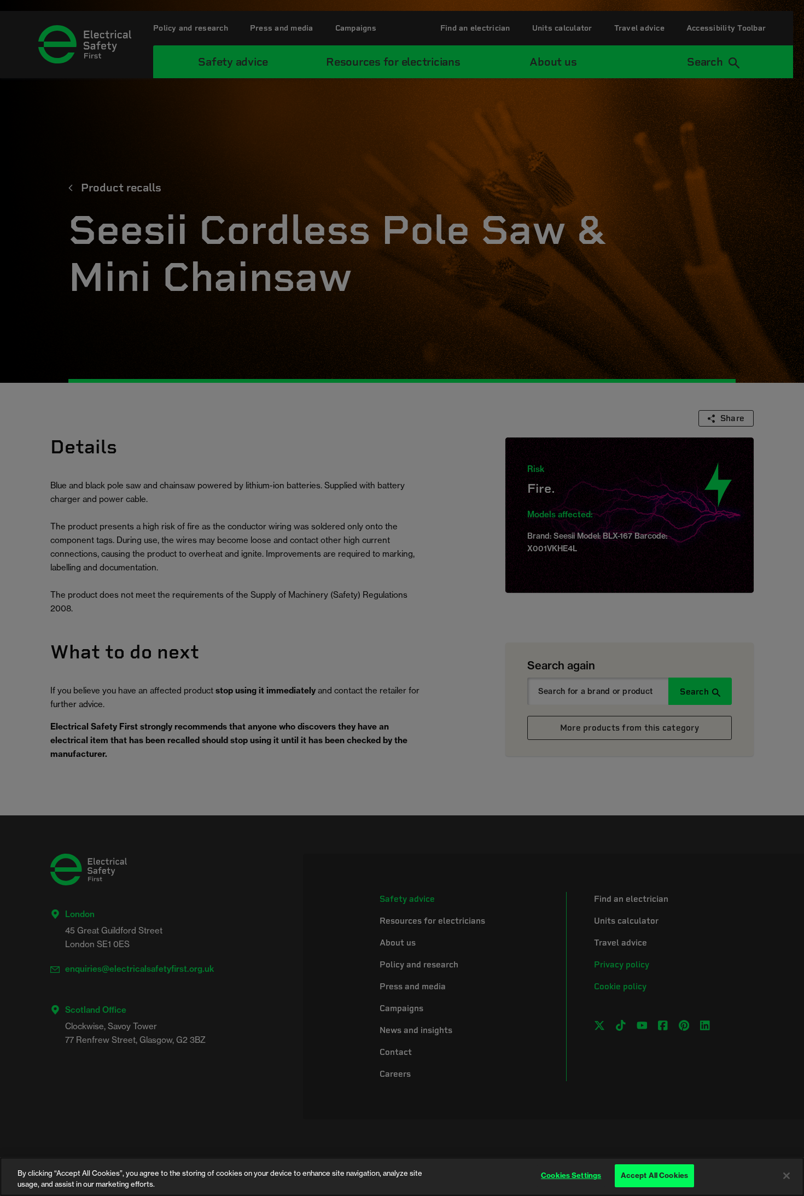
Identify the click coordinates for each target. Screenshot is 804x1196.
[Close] (786, 1176)
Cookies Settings (571, 1175)
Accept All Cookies (654, 1175)
